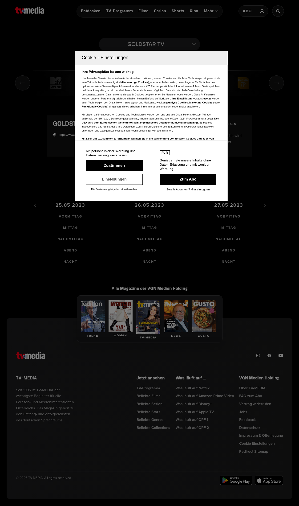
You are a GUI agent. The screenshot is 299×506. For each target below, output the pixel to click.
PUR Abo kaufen (188, 179)
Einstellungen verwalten (114, 179)
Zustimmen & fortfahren (114, 165)
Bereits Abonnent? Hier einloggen (188, 189)
